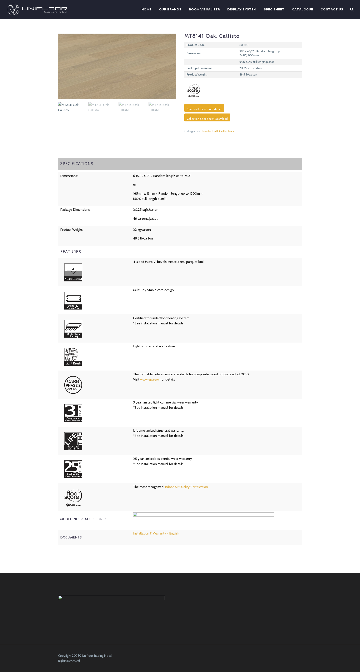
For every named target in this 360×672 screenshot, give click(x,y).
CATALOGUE (302, 9)
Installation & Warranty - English (156, 533)
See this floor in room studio (204, 109)
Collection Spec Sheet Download (207, 118)
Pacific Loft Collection (218, 131)
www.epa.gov (150, 379)
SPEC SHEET (274, 9)
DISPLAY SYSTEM (241, 9)
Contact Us (332, 9)
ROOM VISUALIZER (204, 9)
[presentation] (63, 66)
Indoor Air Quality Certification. (186, 487)
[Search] (352, 9)
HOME (146, 9)
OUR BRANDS (170, 9)
